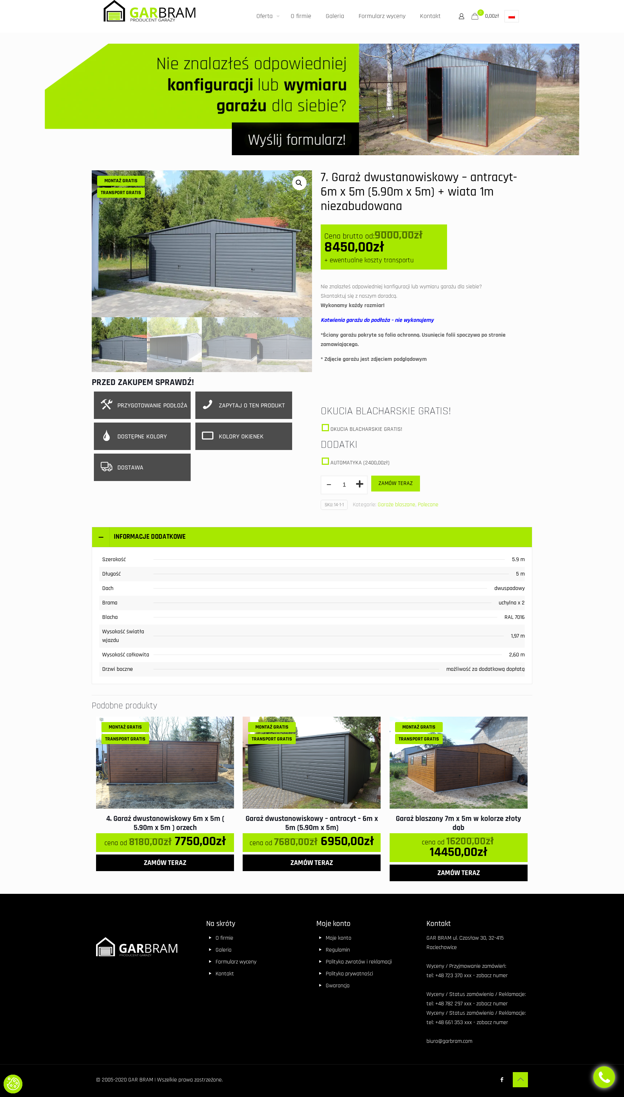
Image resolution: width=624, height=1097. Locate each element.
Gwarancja (338, 985)
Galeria (223, 950)
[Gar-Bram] (149, 13)
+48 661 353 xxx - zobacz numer (471, 1022)
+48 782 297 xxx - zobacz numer (471, 1004)
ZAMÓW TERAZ (395, 483)
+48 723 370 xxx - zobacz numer (471, 975)
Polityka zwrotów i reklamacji (359, 962)
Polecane (428, 504)
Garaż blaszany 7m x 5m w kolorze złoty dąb (458, 823)
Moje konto (338, 938)
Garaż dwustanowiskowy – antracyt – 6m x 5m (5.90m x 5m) (312, 823)
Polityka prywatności (349, 974)
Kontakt (225, 974)
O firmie (224, 938)
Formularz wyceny (236, 962)
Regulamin (338, 950)
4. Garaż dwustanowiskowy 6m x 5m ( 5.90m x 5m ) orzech (165, 823)
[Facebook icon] (502, 1079)
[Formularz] (312, 101)
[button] (13, 1084)
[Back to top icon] (520, 1079)
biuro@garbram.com (449, 1041)
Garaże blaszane (396, 504)
